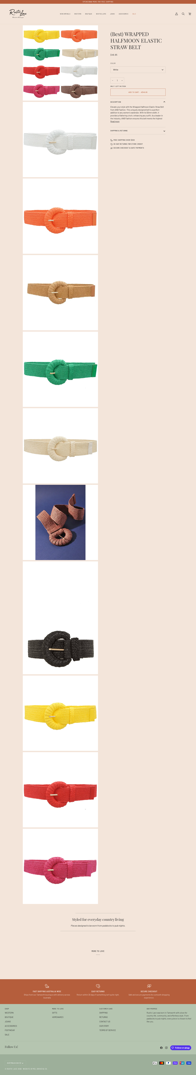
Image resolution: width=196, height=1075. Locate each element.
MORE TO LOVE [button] (58, 1009)
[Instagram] (166, 1048)
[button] (77, 14)
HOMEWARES (57, 1017)
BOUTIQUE (9, 1017)
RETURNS (103, 1017)
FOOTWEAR (10, 1030)
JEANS (8, 1021)
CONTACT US (104, 1021)
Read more (114, 121)
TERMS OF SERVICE (107, 1030)
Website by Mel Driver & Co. (35, 1069)
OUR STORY (104, 1026)
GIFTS (54, 1012)
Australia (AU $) (14, 1063)
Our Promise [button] (152, 1009)
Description (115, 102)
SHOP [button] (7, 1009)
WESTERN (9, 1012)
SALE (7, 1034)
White (115, 69)
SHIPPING (103, 1012)
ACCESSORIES (11, 1026)
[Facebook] (161, 1048)
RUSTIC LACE (12, 1069)
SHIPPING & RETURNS (119, 131)
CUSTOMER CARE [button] (106, 1009)
